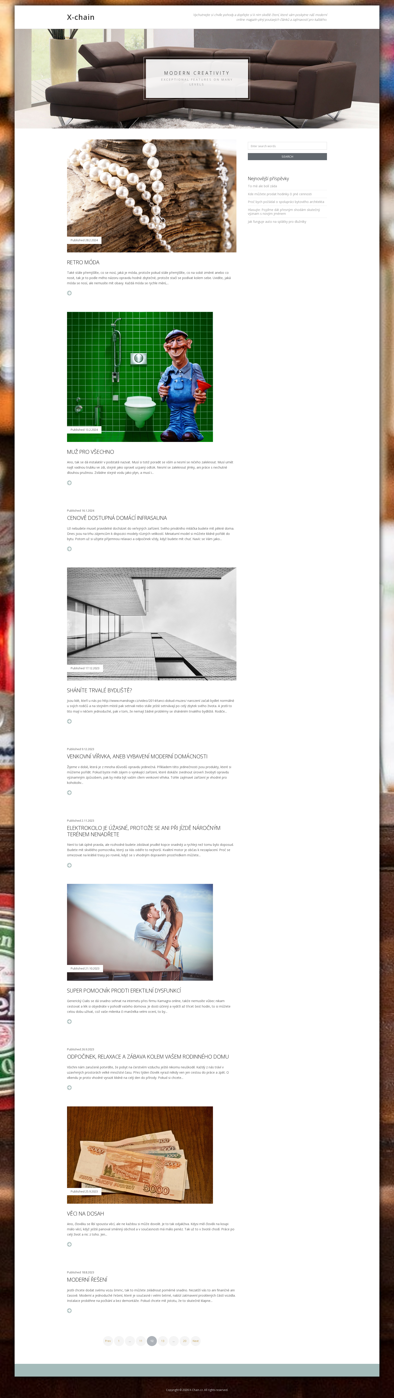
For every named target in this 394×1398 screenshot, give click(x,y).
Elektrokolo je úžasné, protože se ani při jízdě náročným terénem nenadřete (143, 831)
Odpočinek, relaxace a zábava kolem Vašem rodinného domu (148, 1056)
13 (162, 1341)
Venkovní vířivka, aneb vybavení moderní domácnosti (137, 756)
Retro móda (83, 262)
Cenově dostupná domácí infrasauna (117, 517)
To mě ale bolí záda (262, 186)
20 (184, 1341)
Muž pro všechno (90, 451)
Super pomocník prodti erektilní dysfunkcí (124, 990)
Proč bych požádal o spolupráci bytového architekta (286, 202)
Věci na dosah (85, 1213)
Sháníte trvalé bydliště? (99, 690)
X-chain (81, 17)
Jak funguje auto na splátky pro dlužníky (277, 221)
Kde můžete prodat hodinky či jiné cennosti (280, 194)
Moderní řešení (87, 1279)
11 (141, 1341)
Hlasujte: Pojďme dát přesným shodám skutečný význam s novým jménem (284, 212)
